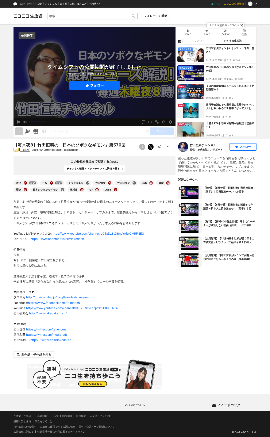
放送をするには (44, 421)
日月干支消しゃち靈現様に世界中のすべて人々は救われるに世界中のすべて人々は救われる (230, 106)
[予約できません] (142, 147)
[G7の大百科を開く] (97, 189)
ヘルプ (55, 416)
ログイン (216, 4)
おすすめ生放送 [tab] (233, 40)
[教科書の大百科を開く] (82, 189)
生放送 (38, 4)
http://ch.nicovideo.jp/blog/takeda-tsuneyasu (57, 297)
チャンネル (51, 4)
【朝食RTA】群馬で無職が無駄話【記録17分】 (230, 125)
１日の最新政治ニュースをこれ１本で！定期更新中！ (230, 87)
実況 (72, 4)
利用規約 (81, 416)
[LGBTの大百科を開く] (115, 189)
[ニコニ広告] (27, 131)
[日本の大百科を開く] (151, 183)
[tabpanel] (216, 91)
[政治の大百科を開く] (25, 183)
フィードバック (228, 405)
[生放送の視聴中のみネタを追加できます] (19, 131)
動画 (22, 4)
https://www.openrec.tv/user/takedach (57, 239)
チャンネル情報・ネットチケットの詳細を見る (93, 168)
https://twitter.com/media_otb (46, 334)
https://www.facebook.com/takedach (54, 302)
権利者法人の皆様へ (25, 426)
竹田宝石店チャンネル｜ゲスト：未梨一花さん (230, 50)
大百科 (63, 4)
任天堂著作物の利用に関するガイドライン (61, 432)
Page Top (135, 405)
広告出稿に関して (24, 431)
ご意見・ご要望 (22, 416)
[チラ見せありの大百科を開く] (87, 183)
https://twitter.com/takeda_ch (50, 340)
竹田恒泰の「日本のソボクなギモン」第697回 (229, 68)
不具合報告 (41, 416)
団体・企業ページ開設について (96, 426)
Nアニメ (81, 4)
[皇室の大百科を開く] (168, 183)
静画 (29, 4)
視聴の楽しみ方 (22, 421)
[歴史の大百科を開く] (25, 189)
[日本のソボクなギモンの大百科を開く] (62, 189)
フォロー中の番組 (155, 16)
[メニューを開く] (7, 16)
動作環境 (67, 416)
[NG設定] (179, 41)
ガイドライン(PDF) (101, 416)
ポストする (151, 147)
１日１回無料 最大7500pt (224, 25)
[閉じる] (241, 25)
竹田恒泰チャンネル (203, 145)
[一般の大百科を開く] (51, 183)
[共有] (159, 147)
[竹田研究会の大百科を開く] (134, 183)
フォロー (97, 85)
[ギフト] (36, 131)
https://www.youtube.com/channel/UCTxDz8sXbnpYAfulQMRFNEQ (98, 233)
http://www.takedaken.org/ (48, 313)
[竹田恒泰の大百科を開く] (109, 183)
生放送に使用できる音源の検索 (57, 426)
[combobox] (92, 16)
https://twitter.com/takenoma (46, 329)
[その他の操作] (167, 147)
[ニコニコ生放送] (28, 16)
